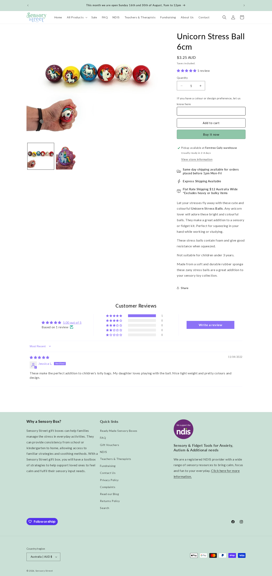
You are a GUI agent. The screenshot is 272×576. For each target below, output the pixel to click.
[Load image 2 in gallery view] (69, 156)
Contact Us (107, 472)
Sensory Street (44, 570)
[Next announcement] (244, 5)
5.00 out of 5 (72, 322)
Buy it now (211, 134)
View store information (196, 159)
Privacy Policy (109, 480)
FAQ (103, 437)
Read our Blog (109, 494)
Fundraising (108, 466)
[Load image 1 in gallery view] (40, 156)
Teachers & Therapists (115, 459)
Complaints (107, 487)
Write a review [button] (210, 325)
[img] (39, 357)
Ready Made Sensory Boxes (118, 430)
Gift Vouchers (109, 445)
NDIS (103, 452)
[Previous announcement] (27, 5)
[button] (77, 17)
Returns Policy (110, 501)
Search (104, 508)
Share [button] (185, 288)
